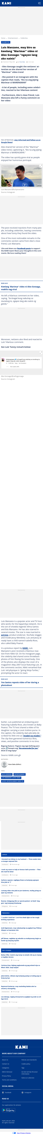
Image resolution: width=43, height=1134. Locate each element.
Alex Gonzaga (7, 774)
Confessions (5, 864)
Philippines (5, 906)
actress (4, 634)
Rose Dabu (22, 62)
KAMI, (25, 648)
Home (3, 38)
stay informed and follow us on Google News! (20, 141)
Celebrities (24, 38)
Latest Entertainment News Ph (12, 781)
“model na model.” (32, 735)
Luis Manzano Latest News (11, 777)
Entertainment (13, 38)
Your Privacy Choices (24, 1133)
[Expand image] (41, 166)
